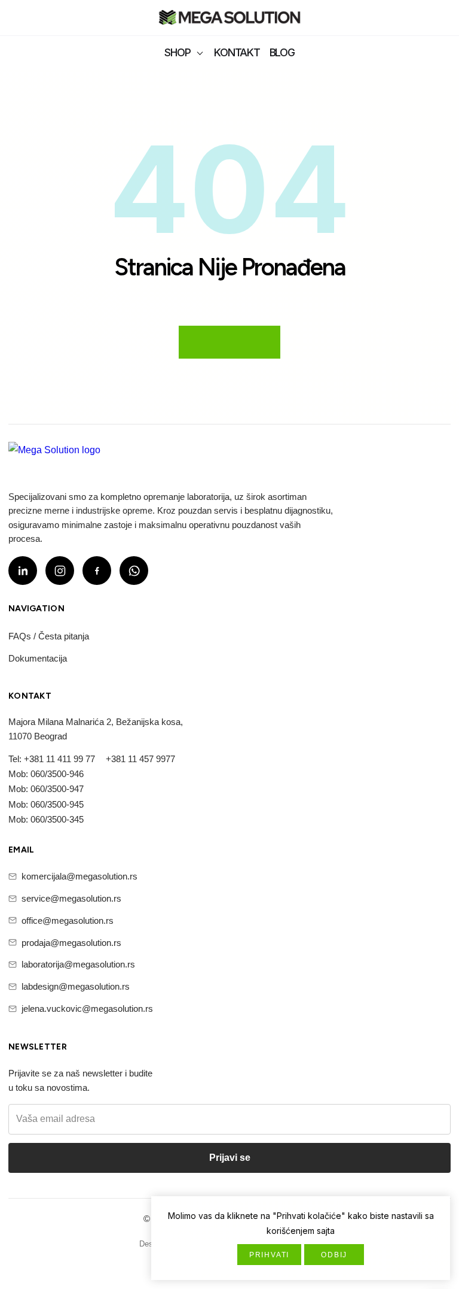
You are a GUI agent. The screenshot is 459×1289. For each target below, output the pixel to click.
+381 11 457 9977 (140, 759)
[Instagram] (59, 570)
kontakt (236, 52)
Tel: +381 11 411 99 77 (51, 759)
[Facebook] (96, 570)
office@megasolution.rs (68, 920)
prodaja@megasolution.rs (71, 943)
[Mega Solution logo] (54, 457)
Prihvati (269, 1255)
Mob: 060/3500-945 (46, 804)
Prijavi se (229, 1157)
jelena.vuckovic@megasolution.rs (87, 1008)
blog (282, 52)
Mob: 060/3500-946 (46, 774)
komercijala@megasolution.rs (79, 876)
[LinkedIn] (22, 570)
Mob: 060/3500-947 (46, 789)
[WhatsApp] (134, 570)
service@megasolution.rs (71, 898)
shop (177, 52)
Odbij (334, 1255)
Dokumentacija (37, 658)
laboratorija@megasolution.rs (78, 964)
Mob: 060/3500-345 (46, 819)
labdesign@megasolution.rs (76, 986)
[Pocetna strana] (229, 19)
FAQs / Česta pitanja (48, 636)
